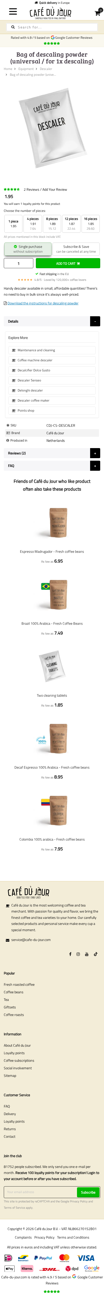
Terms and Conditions (73, 1237)
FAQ (7, 1106)
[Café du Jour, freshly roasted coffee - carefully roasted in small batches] (52, 12)
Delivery (10, 1113)
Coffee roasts (14, 1014)
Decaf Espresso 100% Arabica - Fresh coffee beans (52, 767)
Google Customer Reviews (74, 37)
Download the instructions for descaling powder (43, 303)
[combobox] (52, 27)
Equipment (26, 68)
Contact (9, 1136)
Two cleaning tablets (52, 695)
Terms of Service (14, 1207)
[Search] (13, 27)
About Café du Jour (17, 1045)
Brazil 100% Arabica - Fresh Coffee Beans (52, 623)
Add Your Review (54, 189)
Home (8, 68)
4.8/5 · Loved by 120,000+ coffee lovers (52, 279)
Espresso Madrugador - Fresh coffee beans (52, 551)
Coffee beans (13, 992)
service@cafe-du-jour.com (31, 939)
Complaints (23, 1237)
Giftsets (10, 1007)
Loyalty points (14, 1052)
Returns (10, 1128)
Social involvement (18, 1068)
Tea (6, 999)
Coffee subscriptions (19, 1060)
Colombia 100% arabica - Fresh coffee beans (52, 839)
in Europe (54, 2)
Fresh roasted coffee (19, 984)
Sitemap (10, 1075)
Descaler (46, 68)
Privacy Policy (79, 1201)
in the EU (54, 273)
